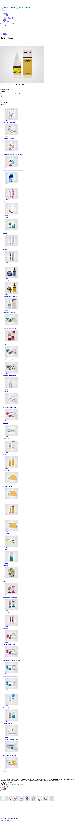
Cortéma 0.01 (6, 470)
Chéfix (4, 581)
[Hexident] (45, 801)
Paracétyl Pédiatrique (8, 723)
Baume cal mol (6, 265)
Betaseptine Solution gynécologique (11, 280)
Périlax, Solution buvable (9, 122)
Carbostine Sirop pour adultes (10, 612)
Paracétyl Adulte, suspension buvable (11, 185)
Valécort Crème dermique (9, 644)
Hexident (5, 233)
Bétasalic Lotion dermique (9, 312)
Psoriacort (5, 391)
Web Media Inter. (8, 820)
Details (6, 120)
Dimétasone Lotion (7, 454)
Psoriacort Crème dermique (9, 407)
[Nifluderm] (39, 801)
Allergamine (6, 344)
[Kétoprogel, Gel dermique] (9, 801)
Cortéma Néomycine (7, 486)
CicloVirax (5, 565)
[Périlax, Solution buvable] (3, 801)
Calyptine (5, 249)
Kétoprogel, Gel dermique (9, 138)
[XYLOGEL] (33, 801)
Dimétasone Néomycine (8, 359)
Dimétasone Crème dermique (9, 375)
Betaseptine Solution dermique (10, 296)
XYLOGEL (5, 201)
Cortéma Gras (6, 502)
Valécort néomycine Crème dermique (11, 660)
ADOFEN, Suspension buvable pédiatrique (13, 170)
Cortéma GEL (6, 518)
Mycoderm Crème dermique (9, 755)
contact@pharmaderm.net (50, 0)
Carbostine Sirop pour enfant (10, 597)
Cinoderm (5, 549)
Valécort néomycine (7, 692)
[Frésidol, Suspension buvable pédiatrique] (15, 801)
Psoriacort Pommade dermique (10, 739)
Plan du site (15, 818)
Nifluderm (5, 217)
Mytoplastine (6, 628)
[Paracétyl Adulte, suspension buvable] (27, 801)
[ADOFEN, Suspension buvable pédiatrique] (21, 801)
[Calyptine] (51, 801)
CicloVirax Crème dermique (9, 438)
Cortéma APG (6, 533)
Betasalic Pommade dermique (10, 328)
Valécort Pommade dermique (10, 676)
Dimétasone (5, 423)
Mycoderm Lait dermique (9, 707)
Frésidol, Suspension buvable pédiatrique (12, 154)
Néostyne (5, 771)
